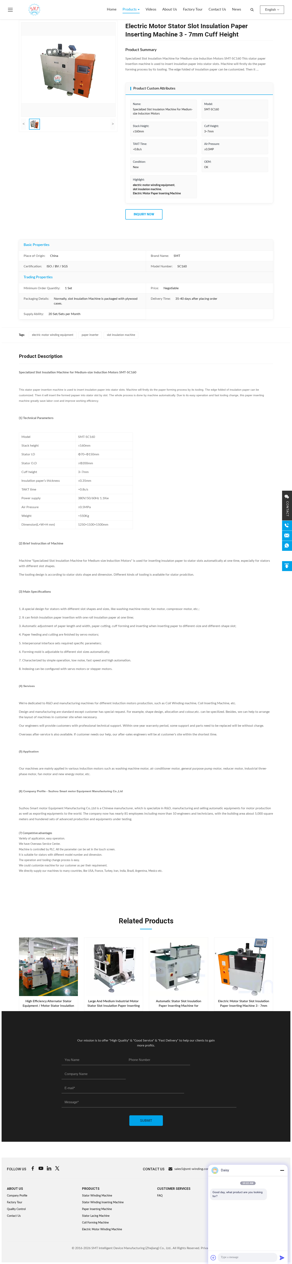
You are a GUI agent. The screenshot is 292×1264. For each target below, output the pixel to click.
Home (112, 9)
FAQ (159, 1195)
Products (130, 9)
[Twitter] (57, 1169)
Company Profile (17, 1195)
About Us (169, 9)
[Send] (282, 1257)
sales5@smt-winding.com (192, 1169)
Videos (151, 9)
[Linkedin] (49, 1169)
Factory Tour (193, 9)
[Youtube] (41, 1169)
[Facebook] (32, 1169)
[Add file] (213, 1257)
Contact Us (217, 9)
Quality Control (16, 1209)
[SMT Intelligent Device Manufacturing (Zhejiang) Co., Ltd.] (29, 10)
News (236, 9)
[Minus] (282, 1170)
